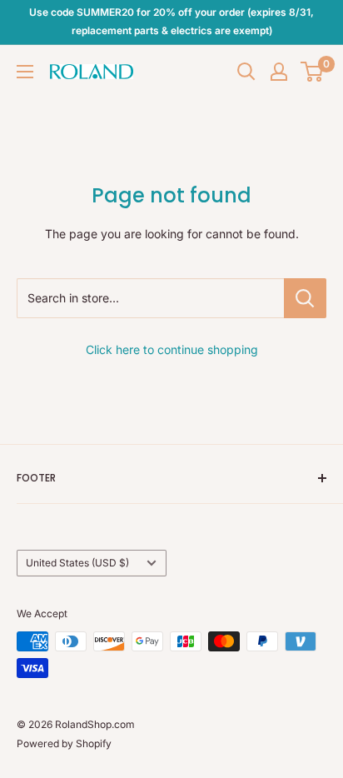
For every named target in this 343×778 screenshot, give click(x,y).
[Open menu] (25, 71)
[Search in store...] (305, 298)
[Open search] (246, 71)
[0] (312, 72)
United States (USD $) (77, 562)
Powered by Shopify (64, 743)
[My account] (279, 71)
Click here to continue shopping (172, 349)
